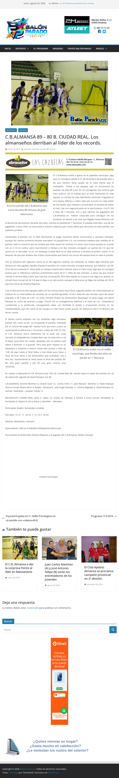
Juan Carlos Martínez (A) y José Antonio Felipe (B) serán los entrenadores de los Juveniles (59, 571)
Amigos (100, 48)
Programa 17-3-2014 (102, 516)
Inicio (8, 48)
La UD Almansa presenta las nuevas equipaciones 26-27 (76, 5)
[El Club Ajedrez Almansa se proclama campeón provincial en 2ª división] (99, 538)
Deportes (21, 48)
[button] (27, 49)
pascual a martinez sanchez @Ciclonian (40, 149)
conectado (33, 607)
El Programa (41, 48)
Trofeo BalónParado (79, 48)
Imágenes (58, 48)
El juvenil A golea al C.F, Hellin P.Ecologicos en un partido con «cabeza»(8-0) (31, 518)
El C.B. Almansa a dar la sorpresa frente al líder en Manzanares (19, 568)
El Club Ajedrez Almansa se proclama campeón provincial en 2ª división (98, 573)
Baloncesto (11, 130)
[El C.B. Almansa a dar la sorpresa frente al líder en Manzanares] (20, 538)
